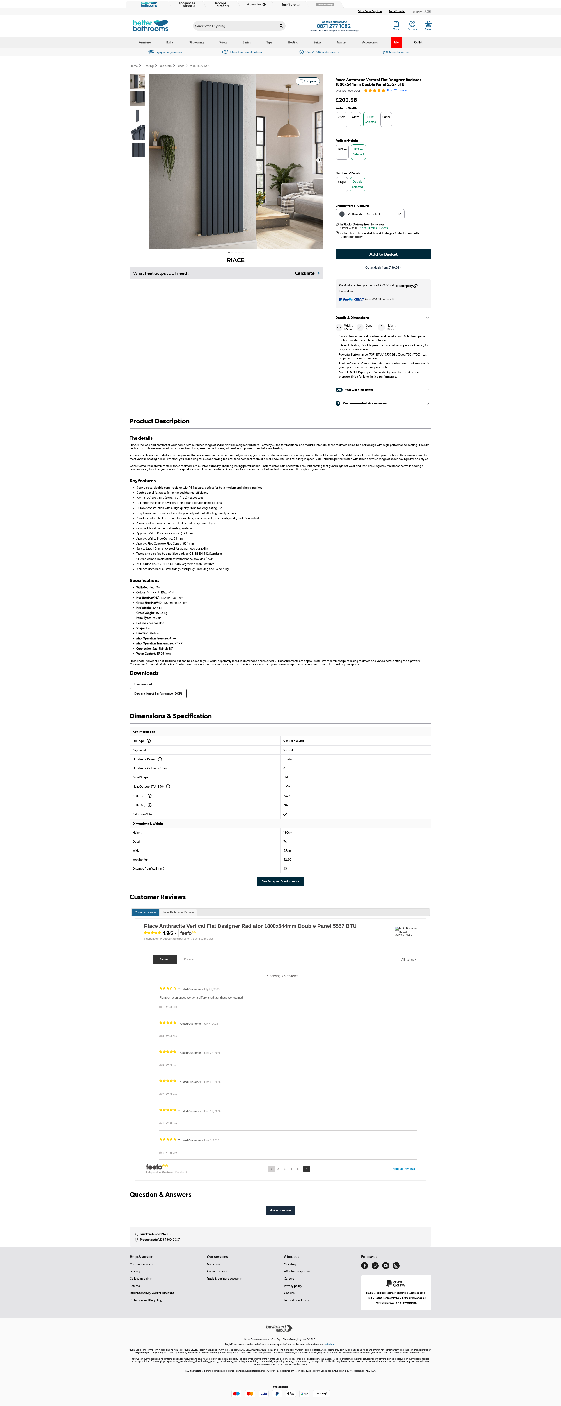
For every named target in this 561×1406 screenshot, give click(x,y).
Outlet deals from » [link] (383, 268)
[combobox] (239, 26)
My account (214, 1264)
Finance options (217, 1271)
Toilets (223, 42)
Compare (310, 81)
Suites (317, 42)
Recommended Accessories (362, 403)
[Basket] (428, 24)
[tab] (145, 912)
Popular (189, 959)
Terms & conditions (296, 1300)
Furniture (145, 42)
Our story (290, 1264)
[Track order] (396, 25)
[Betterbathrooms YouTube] (385, 1268)
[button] (318, 160)
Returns (135, 1286)
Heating (293, 42)
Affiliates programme (297, 1271)
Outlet (418, 42)
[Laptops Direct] (221, 4)
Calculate (305, 273)
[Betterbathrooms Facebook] (364, 1268)
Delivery (135, 1271)
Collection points (141, 1278)
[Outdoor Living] (324, 4)
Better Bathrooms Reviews (178, 912)
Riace (180, 66)
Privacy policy (293, 1286)
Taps (269, 42)
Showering (196, 42)
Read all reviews (404, 1168)
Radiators (165, 66)
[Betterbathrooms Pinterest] (375, 1268)
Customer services (142, 1264)
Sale (396, 42)
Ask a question (280, 1210)
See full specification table (280, 881)
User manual (143, 684)
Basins (247, 42)
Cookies (289, 1293)
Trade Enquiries (397, 11)
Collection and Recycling (146, 1300)
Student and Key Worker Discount (152, 1293)
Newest (164, 959)
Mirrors (342, 42)
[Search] (281, 26)
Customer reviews (145, 912)
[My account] (412, 25)
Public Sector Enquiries (370, 11)
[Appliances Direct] (186, 4)
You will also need (355, 390)
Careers (289, 1278)
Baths (170, 42)
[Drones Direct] (255, 4)
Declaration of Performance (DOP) (158, 693)
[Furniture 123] (290, 4)
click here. (330, 1344)
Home (134, 66)
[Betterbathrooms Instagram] (396, 1268)
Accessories (370, 42)
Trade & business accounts (224, 1278)
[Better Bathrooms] (148, 4)
